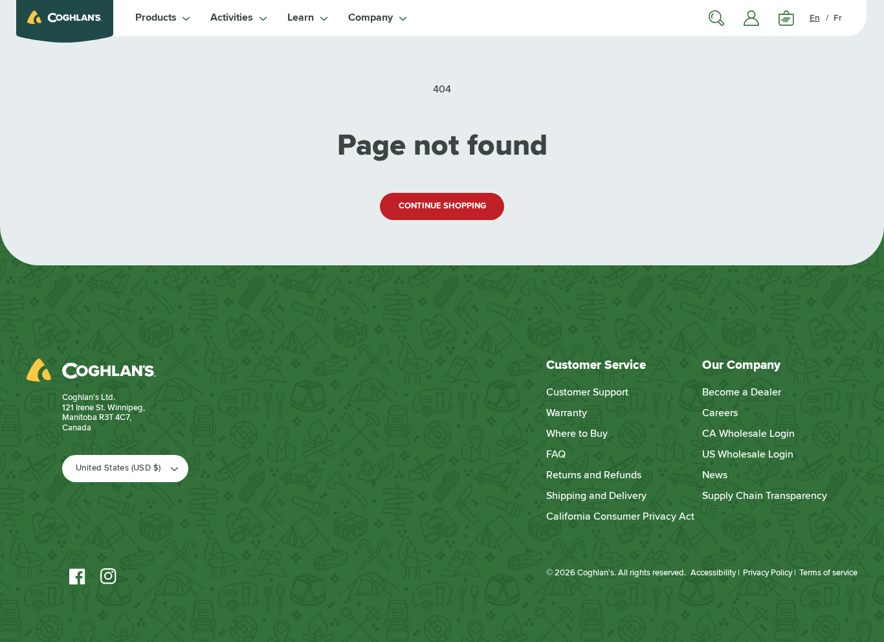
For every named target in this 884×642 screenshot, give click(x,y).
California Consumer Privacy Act (620, 516)
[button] (162, 18)
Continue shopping (442, 206)
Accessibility (713, 573)
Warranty (566, 412)
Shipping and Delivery (596, 495)
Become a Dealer (741, 392)
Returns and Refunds (593, 475)
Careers (720, 412)
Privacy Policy (767, 573)
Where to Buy (577, 433)
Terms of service (828, 573)
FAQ (556, 454)
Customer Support (587, 392)
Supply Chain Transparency (764, 495)
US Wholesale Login (747, 454)
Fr (838, 17)
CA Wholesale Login (748, 433)
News (714, 475)
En (815, 17)
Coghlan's (595, 573)
